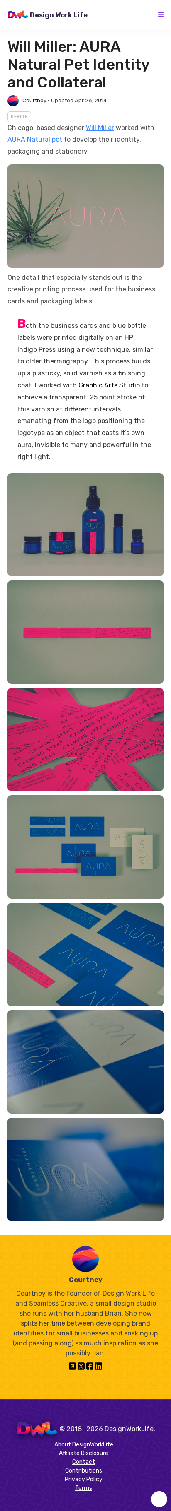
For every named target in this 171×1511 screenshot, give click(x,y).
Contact (83, 1461)
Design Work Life (59, 15)
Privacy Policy (84, 1479)
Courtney (34, 100)
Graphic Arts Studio (109, 385)
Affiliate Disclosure (83, 1453)
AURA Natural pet (34, 139)
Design (19, 116)
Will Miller (100, 128)
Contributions (83, 1470)
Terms (83, 1488)
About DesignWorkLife (83, 1444)
